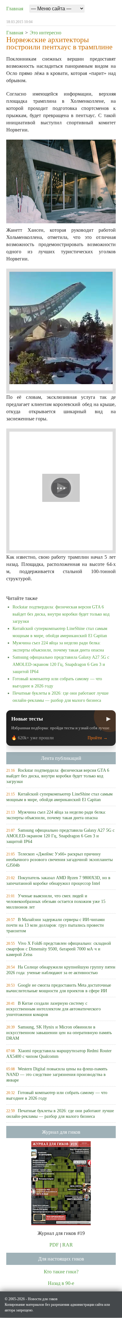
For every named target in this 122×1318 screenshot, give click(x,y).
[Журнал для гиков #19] (61, 1182)
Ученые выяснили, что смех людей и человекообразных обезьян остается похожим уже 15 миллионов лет (55, 901)
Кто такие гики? (61, 1271)
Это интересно (45, 32)
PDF (54, 1244)
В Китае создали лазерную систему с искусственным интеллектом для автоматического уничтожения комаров (53, 1009)
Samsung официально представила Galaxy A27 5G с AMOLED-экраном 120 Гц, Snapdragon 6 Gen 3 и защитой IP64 (61, 664)
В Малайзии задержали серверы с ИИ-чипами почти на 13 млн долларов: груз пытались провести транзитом (55, 925)
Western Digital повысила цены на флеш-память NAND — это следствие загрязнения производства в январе (56, 1075)
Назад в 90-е (61, 1283)
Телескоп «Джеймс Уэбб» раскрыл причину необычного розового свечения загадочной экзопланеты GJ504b (59, 860)
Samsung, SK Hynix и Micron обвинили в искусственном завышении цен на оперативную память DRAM (59, 1033)
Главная (14, 8)
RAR (67, 1244)
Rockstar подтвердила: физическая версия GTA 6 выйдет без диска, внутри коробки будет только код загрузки (61, 614)
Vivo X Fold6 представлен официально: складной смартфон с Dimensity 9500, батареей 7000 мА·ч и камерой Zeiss (58, 949)
